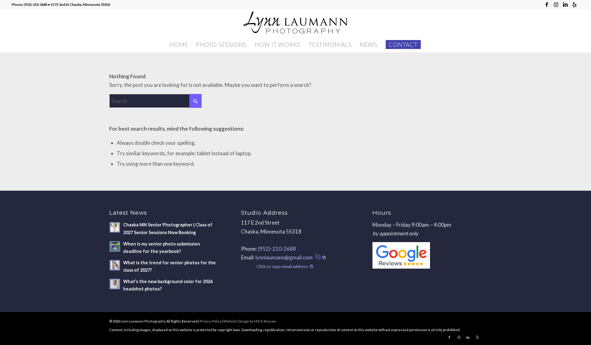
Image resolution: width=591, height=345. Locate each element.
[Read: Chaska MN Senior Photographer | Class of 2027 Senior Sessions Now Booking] (114, 227)
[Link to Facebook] (546, 4)
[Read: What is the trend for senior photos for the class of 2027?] (114, 265)
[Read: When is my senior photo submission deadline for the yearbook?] (114, 246)
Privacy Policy (210, 321)
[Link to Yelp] (574, 4)
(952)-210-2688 (277, 249)
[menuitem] (179, 44)
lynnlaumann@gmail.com (284, 257)
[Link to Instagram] (556, 4)
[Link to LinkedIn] (565, 4)
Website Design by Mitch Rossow (249, 321)
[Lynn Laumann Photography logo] (295, 23)
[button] (320, 257)
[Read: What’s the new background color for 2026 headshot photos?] (114, 284)
